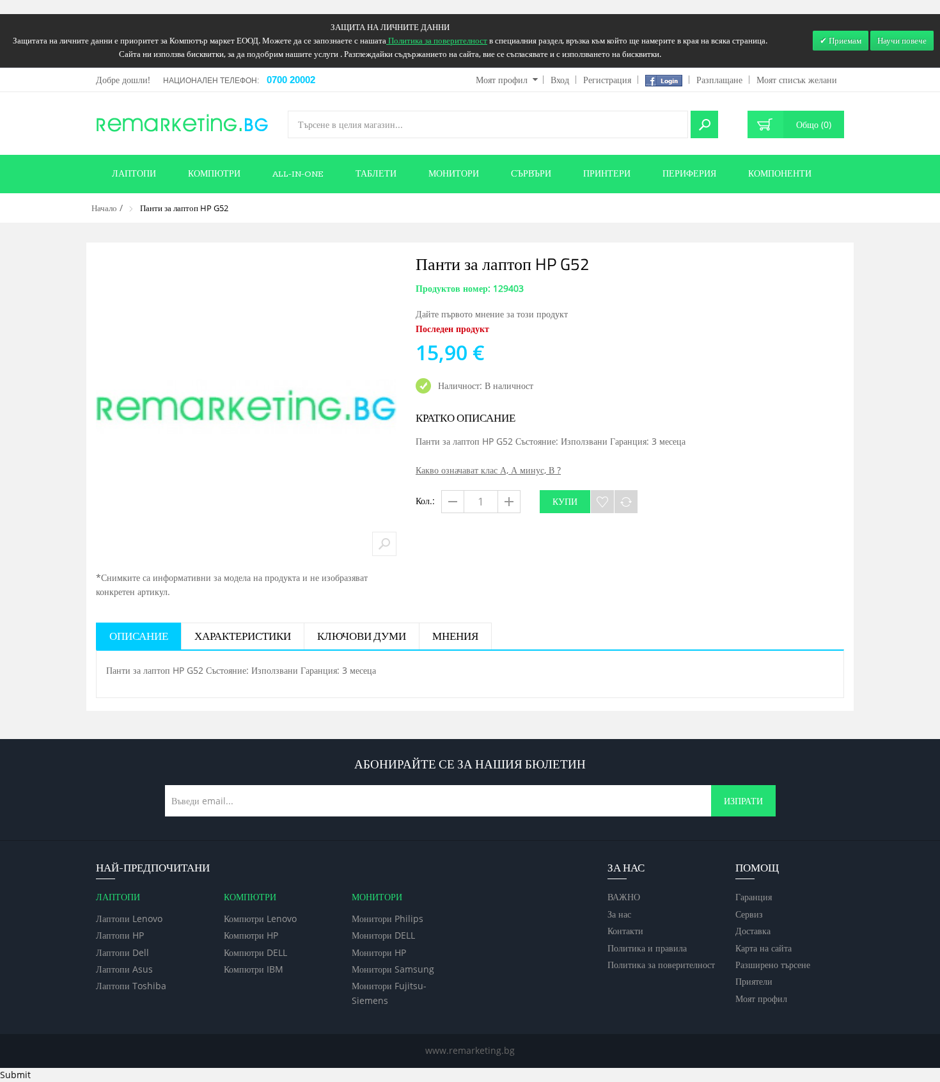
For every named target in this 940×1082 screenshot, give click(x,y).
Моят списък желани (796, 80)
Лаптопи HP (120, 935)
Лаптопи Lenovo (129, 918)
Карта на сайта (763, 948)
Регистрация (607, 80)
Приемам (844, 40)
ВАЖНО (623, 897)
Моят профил (502, 80)
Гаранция (753, 897)
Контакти (625, 931)
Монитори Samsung (393, 969)
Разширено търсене (772, 965)
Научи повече (902, 40)
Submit (15, 1075)
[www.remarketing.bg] (182, 122)
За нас (619, 914)
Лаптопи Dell (122, 952)
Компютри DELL (255, 952)
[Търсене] (704, 124)
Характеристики (242, 636)
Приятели (753, 981)
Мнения (455, 636)
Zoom (384, 544)
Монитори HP (379, 952)
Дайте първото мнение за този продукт (492, 314)
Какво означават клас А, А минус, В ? (488, 470)
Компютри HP (251, 935)
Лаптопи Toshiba (131, 986)
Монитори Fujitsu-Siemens (389, 993)
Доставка (753, 931)
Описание (138, 636)
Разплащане (719, 80)
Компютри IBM (253, 969)
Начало (104, 208)
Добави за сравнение (626, 501)
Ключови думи (361, 636)
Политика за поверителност (661, 965)
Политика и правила (647, 948)
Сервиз (749, 914)
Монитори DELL (383, 935)
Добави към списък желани (602, 501)
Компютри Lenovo (260, 918)
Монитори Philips (387, 918)
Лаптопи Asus (124, 969)
